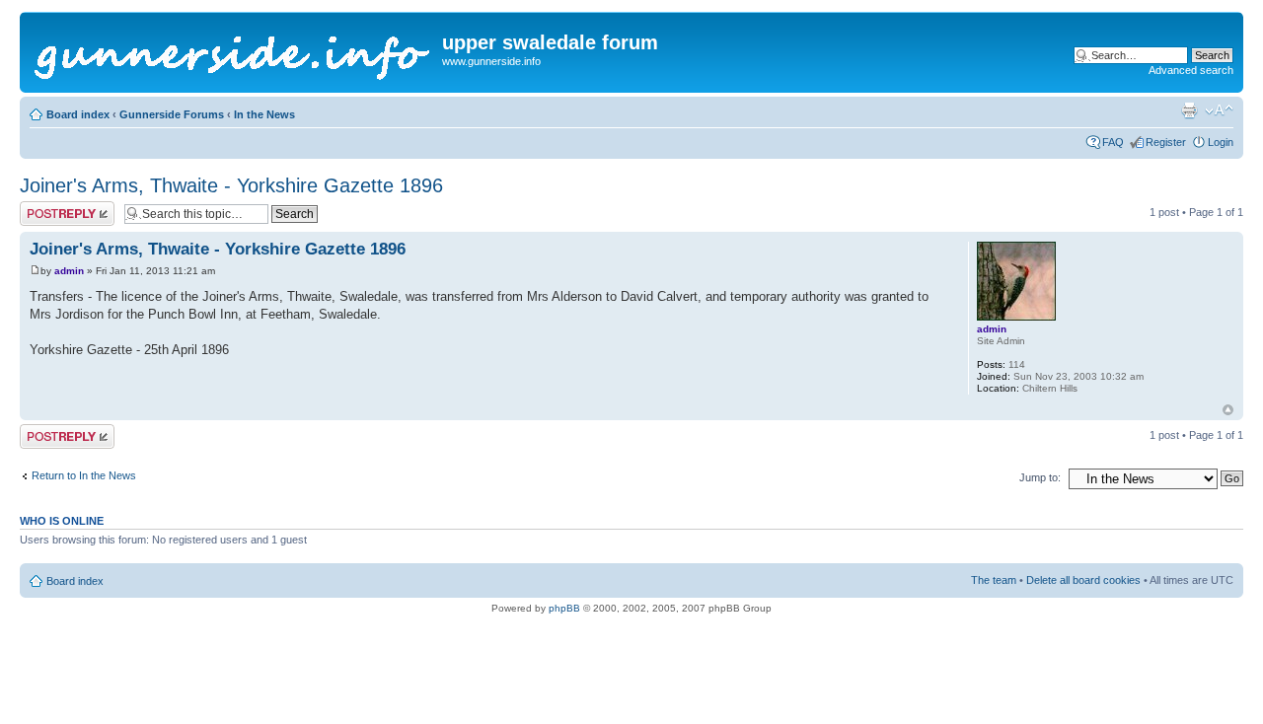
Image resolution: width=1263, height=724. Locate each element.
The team (993, 580)
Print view (1189, 110)
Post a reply (48, 207)
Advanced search (1191, 70)
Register (1166, 142)
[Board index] (233, 52)
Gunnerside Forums (171, 114)
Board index (78, 114)
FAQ (1113, 142)
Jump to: (1040, 477)
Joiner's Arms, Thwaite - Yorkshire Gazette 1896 (231, 185)
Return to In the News (84, 475)
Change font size (1219, 110)
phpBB (564, 608)
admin (69, 270)
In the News (264, 114)
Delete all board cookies (1083, 580)
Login (1220, 142)
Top (1228, 409)
